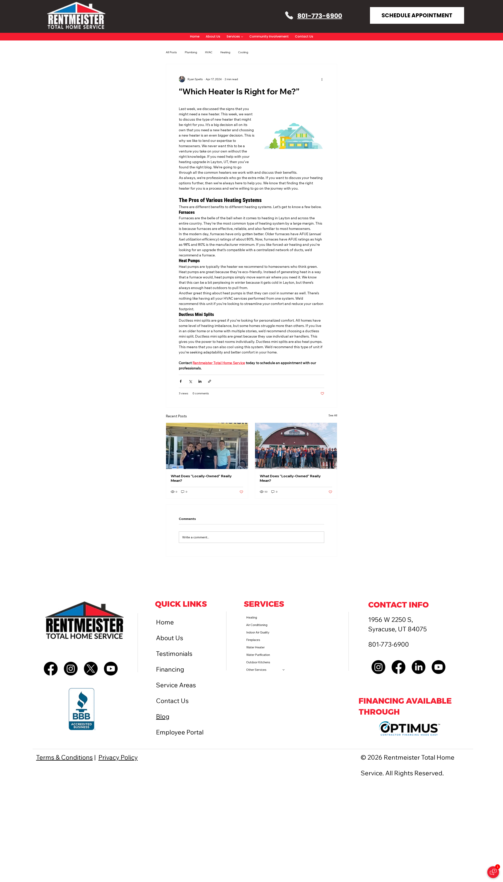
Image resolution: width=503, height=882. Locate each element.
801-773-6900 (319, 15)
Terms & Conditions (64, 757)
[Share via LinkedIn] (200, 381)
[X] (91, 668)
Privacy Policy (118, 757)
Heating (225, 52)
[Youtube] (111, 668)
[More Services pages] (242, 37)
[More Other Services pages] (284, 670)
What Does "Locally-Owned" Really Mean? (201, 478)
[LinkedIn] (418, 667)
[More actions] (321, 79)
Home (165, 622)
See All (333, 415)
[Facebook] (51, 668)
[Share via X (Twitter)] (190, 381)
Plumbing (191, 52)
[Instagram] (71, 668)
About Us (169, 638)
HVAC (208, 52)
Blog (162, 716)
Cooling (243, 52)
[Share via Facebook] (181, 381)
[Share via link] (209, 381)
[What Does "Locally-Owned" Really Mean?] (207, 446)
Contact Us (172, 701)
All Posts (171, 52)
